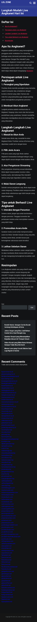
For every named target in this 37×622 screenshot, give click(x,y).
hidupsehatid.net (7, 595)
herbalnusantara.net (8, 588)
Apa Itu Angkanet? (11, 26)
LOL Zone (6, 2)
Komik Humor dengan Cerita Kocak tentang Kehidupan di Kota (17, 326)
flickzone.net (5, 564)
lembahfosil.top (6, 446)
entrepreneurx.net (7, 550)
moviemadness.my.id (8, 406)
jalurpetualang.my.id (8, 374)
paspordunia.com (7, 511)
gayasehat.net (6, 576)
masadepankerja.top (8, 453)
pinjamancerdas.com (8, 518)
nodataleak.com (6, 502)
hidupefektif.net (6, 592)
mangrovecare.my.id (8, 395)
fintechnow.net (6, 560)
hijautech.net (5, 599)
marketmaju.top (6, 451)
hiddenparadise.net (8, 590)
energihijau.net (6, 548)
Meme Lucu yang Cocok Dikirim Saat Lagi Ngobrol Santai (18, 350)
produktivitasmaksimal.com (10, 537)
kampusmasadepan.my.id (10, 376)
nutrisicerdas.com (7, 504)
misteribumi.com (7, 497)
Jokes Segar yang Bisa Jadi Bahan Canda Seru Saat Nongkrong (17, 332)
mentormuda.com (7, 490)
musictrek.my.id (6, 411)
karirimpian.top (6, 437)
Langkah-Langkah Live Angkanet (16, 34)
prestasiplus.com (7, 527)
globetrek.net (6, 585)
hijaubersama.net (7, 597)
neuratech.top (6, 462)
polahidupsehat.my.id (8, 427)
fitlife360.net (5, 562)
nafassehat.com (6, 499)
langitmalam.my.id (7, 388)
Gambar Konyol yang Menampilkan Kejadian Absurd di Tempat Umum (17, 338)
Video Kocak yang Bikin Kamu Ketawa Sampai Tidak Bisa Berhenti (18, 344)
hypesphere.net (6, 601)
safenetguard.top (7, 483)
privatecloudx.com (7, 530)
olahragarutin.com (7, 506)
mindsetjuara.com (7, 495)
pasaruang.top (6, 469)
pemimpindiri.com (7, 513)
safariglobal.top (6, 481)
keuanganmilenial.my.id (9, 381)
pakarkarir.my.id (6, 423)
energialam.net (6, 546)
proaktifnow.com (7, 532)
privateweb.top (6, 476)
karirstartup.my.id (7, 379)
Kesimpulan (9, 41)
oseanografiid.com (7, 509)
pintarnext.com (6, 520)
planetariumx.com (7, 523)
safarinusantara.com (8, 543)
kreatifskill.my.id (7, 386)
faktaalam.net (6, 555)
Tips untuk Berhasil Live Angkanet (16, 37)
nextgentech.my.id (7, 416)
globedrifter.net (6, 583)
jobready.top (5, 434)
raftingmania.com (7, 541)
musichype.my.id (7, 409)
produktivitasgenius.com (9, 534)
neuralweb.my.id (6, 413)
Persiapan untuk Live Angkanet (15, 30)
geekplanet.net (6, 578)
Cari (2, 304)
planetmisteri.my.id (7, 425)
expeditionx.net (6, 553)
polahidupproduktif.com (9, 525)
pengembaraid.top (7, 472)
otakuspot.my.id (6, 420)
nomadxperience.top (8, 467)
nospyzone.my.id (7, 418)
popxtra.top (5, 474)
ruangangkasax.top (7, 478)
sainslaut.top (5, 485)
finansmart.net (6, 557)
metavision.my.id (7, 399)
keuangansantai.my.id (8, 383)
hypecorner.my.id (7, 372)
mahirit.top (5, 448)
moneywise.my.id (7, 404)
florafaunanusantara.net (9, 567)
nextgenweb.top (7, 465)
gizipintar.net (5, 581)
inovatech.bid (6, 432)
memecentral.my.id (7, 397)
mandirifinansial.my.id (8, 393)
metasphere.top (6, 455)
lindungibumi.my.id (7, 390)
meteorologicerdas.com (9, 492)
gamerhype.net (6, 574)
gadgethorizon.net (7, 571)
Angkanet (30, 71)
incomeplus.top (6, 430)
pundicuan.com (6, 539)
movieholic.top (6, 458)
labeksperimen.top (7, 444)
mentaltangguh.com (8, 488)
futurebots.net (6, 569)
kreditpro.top (5, 441)
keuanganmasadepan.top (10, 439)
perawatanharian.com (8, 516)
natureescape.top (7, 460)
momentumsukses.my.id (9, 402)
